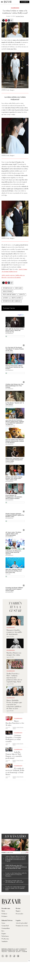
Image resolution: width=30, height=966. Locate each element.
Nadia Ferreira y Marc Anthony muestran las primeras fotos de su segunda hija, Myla (14, 677)
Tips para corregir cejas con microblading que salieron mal (14, 881)
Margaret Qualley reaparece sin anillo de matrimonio (14, 632)
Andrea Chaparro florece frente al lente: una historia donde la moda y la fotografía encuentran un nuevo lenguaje (15, 859)
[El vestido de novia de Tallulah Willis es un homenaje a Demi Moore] (9, 766)
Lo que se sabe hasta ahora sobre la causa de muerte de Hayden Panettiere (16, 874)
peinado (18, 288)
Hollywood (7, 291)
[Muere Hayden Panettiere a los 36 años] (9, 718)
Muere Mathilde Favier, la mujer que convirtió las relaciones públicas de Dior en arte (14, 704)
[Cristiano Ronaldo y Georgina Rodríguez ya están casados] (9, 733)
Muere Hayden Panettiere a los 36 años (15, 723)
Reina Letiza (16, 298)
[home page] (8, 2)
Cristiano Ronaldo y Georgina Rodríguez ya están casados (13, 738)
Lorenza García (20, 16)
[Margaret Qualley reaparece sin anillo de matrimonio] (15, 621)
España (22, 295)
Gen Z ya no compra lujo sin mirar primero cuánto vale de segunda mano (15, 888)
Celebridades (15, 7)
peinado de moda (9, 295)
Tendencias (7, 288)
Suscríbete (24, 2)
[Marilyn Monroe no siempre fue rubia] (15, 643)
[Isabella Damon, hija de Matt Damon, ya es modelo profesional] (9, 749)
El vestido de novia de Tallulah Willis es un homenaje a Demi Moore (15, 771)
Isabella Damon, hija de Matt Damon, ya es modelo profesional (14, 755)
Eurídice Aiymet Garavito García (18, 728)
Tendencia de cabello (11, 301)
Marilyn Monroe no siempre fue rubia (13, 654)
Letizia (5, 298)
